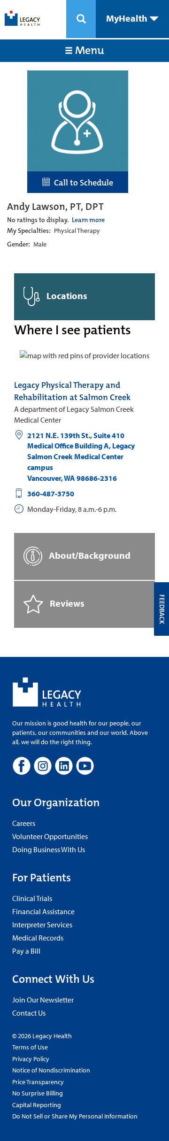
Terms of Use (30, 1047)
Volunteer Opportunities (50, 836)
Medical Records (37, 937)
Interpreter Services (42, 924)
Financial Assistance (43, 911)
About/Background (89, 555)
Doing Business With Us (48, 849)
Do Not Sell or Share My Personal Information (75, 1116)
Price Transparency (38, 1082)
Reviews (66, 603)
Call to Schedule (81, 182)
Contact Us (29, 1013)
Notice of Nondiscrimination (51, 1070)
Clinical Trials (32, 898)
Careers (23, 823)
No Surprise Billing (37, 1093)
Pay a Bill (26, 951)
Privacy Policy (30, 1059)
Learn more (88, 220)
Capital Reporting (36, 1105)
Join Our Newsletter (43, 999)
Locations (66, 295)
